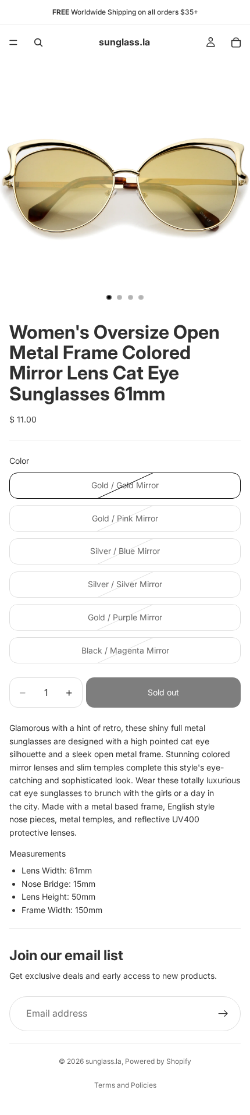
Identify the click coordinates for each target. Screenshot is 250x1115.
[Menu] (13, 42)
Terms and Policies (125, 1085)
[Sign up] (223, 1014)
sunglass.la (103, 1061)
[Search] (38, 42)
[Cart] (236, 42)
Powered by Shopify (158, 1061)
